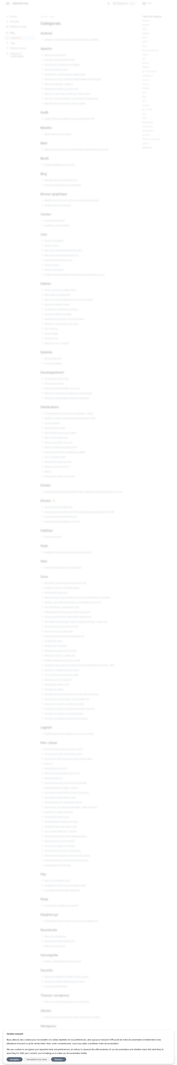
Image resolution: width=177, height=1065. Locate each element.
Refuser (58, 1059)
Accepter (14, 1059)
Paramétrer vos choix (37, 1059)
